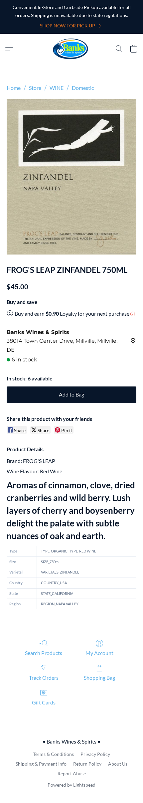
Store (35, 88)
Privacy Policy (95, 754)
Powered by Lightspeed (71, 785)
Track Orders (44, 677)
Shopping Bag (99, 677)
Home (14, 88)
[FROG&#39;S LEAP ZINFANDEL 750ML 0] (71, 176)
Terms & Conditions (53, 754)
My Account (99, 653)
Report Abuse (72, 773)
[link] (71, 26)
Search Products (43, 653)
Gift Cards (44, 702)
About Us (117, 764)
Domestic (83, 88)
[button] (71, 49)
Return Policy (87, 764)
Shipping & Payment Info (41, 764)
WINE (57, 88)
